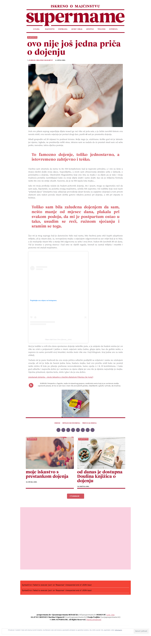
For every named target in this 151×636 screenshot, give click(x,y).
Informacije (118, 630)
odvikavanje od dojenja (71, 423)
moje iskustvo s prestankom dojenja (47, 474)
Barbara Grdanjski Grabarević (41, 60)
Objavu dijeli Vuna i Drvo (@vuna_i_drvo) (58, 339)
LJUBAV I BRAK (76, 29)
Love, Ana (110, 615)
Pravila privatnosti (93, 620)
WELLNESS (101, 29)
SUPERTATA (113, 29)
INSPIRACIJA (62, 29)
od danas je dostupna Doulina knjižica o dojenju (99, 476)
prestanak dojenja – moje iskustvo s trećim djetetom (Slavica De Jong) (60, 377)
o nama (36, 29)
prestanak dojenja (89, 423)
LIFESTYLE (90, 29)
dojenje (57, 423)
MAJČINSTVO (49, 29)
